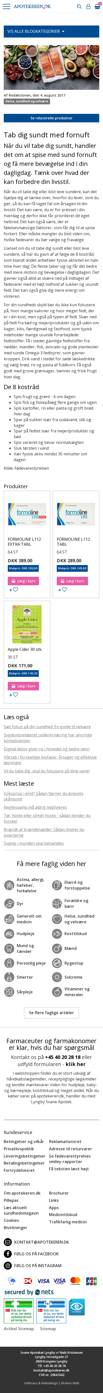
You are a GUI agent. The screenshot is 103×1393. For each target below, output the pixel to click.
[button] (6, 6)
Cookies (11, 1220)
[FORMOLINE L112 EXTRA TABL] (27, 515)
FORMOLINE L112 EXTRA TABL (24, 541)
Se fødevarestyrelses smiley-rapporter (70, 1159)
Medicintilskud (63, 1214)
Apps (54, 1207)
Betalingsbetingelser (24, 1163)
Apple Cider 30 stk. (25, 649)
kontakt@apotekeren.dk (41, 1242)
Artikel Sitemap (19, 1328)
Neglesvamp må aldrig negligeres (35, 807)
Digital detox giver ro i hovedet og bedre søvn (47, 749)
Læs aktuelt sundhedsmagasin (21, 1210)
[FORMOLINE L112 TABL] (76, 515)
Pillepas (11, 1200)
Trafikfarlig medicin (68, 1222)
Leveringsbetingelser (25, 1156)
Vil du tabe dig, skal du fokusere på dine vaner (47, 771)
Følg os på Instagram (38, 1265)
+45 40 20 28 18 (62, 1057)
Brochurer (59, 1193)
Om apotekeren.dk (22, 1193)
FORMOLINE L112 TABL (73, 541)
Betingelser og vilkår (24, 1141)
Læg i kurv (26, 581)
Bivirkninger (15, 1227)
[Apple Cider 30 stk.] (27, 625)
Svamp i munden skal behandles (34, 843)
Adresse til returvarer (70, 1149)
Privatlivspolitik (19, 1149)
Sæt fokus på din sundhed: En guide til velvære (47, 726)
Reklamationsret (65, 1141)
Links (54, 1200)
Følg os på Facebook (36, 1254)
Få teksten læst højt (69, 1169)
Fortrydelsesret (19, 1170)
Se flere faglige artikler (51, 1012)
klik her (76, 1064)
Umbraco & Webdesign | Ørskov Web (51, 1383)
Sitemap (48, 1328)
